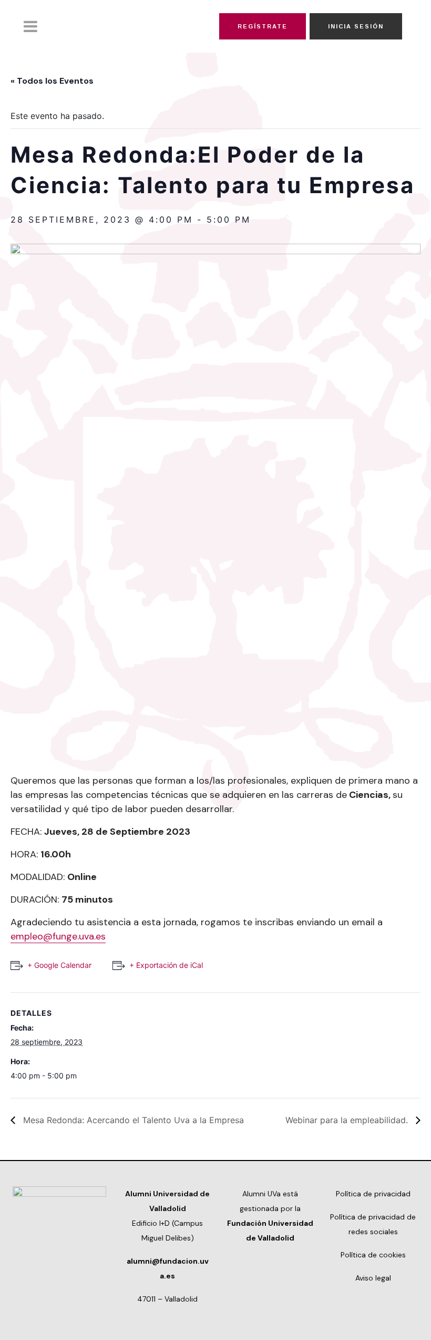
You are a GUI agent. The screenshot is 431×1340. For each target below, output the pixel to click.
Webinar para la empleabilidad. (348, 1120)
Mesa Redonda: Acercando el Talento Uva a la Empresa (132, 1120)
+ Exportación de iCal (166, 965)
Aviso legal (373, 1278)
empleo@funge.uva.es (58, 936)
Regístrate (263, 26)
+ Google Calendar (59, 965)
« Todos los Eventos (52, 80)
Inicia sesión (356, 26)
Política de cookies (373, 1254)
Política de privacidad (373, 1193)
